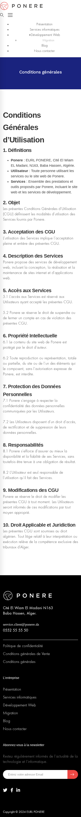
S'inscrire (72, 774)
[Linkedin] (18, 790)
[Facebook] (12, 790)
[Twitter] (5, 790)
